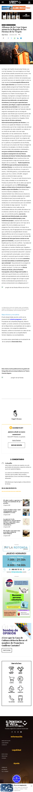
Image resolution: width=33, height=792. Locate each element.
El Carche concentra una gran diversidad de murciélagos (11, 532)
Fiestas (3, 25)
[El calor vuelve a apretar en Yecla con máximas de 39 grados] (26, 502)
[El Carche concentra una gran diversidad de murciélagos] (26, 533)
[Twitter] (11, 38)
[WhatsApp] (14, 38)
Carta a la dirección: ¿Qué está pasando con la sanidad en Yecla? (12, 511)
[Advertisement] (16, 357)
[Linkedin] (17, 38)
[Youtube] (21, 732)
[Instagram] (18, 732)
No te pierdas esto (11, 25)
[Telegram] (21, 38)
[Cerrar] (31, 786)
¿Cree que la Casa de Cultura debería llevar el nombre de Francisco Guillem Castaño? (14, 642)
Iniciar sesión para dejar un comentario (11, 491)
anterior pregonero (16, 319)
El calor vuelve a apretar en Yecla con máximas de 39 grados (12, 502)
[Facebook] (8, 38)
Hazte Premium (16, 440)
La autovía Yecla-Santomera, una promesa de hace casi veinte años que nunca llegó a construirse (12, 522)
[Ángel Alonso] (16, 413)
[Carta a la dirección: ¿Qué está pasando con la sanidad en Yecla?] (26, 512)
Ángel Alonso (5, 34)
